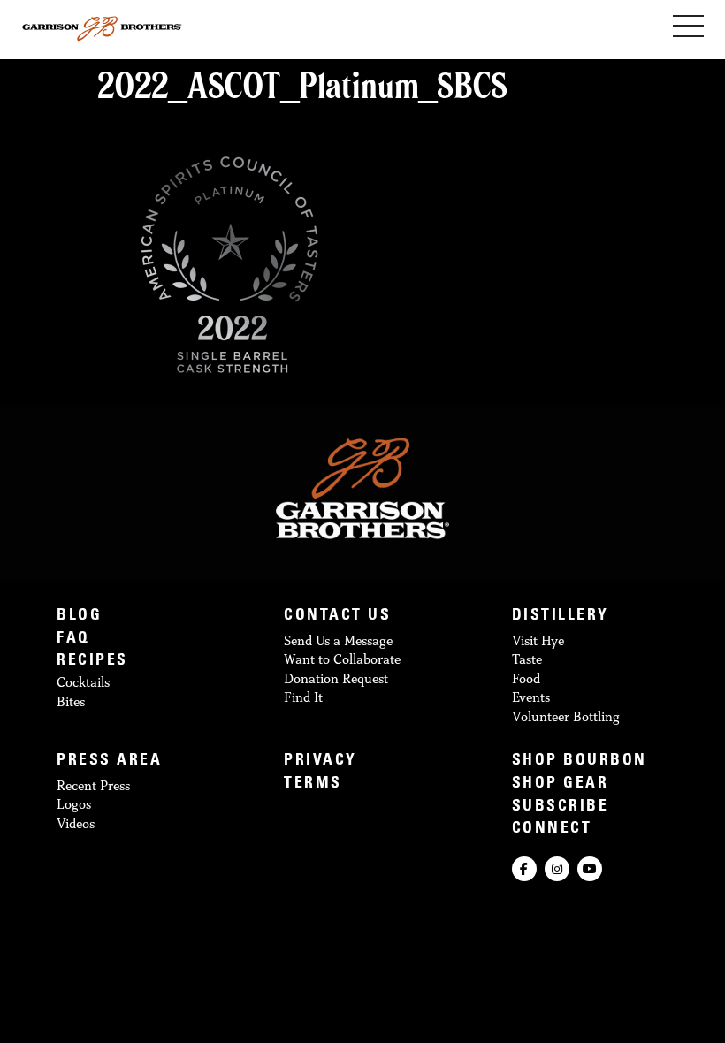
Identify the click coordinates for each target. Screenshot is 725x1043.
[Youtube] (589, 868)
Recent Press (93, 785)
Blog (79, 616)
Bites (71, 701)
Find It (303, 697)
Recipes (92, 661)
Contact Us (337, 616)
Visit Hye (538, 640)
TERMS (313, 784)
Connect (552, 829)
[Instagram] (557, 868)
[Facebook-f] (524, 868)
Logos (74, 804)
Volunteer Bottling (566, 716)
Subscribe (560, 807)
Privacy (320, 761)
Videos (76, 823)
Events (531, 697)
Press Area (109, 761)
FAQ (73, 639)
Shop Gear (560, 784)
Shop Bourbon (579, 761)
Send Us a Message (338, 640)
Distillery (560, 616)
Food (526, 678)
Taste (527, 659)
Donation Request (336, 678)
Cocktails (83, 682)
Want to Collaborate (342, 659)
